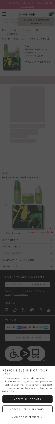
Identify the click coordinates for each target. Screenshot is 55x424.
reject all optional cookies (27, 409)
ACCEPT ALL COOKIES (27, 399)
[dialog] (27, 395)
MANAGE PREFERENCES (25, 417)
